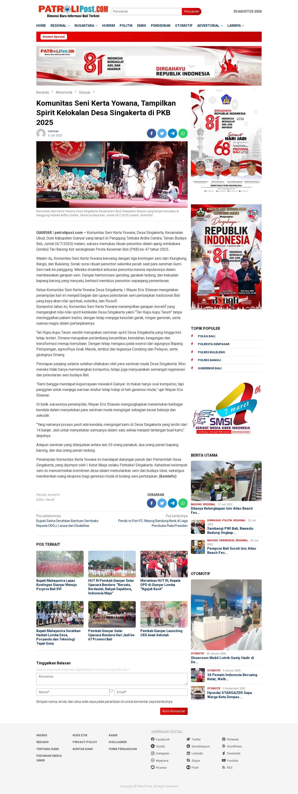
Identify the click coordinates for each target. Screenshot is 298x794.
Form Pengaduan (123, 749)
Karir (113, 735)
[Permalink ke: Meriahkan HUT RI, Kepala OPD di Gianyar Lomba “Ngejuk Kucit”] (164, 564)
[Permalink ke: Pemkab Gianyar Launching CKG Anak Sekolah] (164, 614)
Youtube (232, 760)
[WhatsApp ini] (183, 133)
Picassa (161, 767)
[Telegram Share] (172, 133)
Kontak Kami (83, 749)
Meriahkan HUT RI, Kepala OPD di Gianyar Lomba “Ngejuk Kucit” (160, 585)
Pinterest (233, 739)
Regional (209, 504)
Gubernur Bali (210, 368)
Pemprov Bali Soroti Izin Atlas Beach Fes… (231, 550)
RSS (230, 767)
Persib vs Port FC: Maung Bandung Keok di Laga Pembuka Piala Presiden (153, 521)
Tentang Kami (47, 749)
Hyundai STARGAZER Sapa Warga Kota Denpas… (229, 695)
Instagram (162, 753)
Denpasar (214, 520)
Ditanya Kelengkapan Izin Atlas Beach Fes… (222, 510)
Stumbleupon (201, 746)
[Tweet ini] (162, 133)
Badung (196, 504)
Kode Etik (80, 735)
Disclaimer (118, 742)
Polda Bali (206, 336)
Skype (196, 760)
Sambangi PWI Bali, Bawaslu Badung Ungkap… (230, 530)
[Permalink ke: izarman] (41, 133)
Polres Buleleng (211, 352)
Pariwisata (226, 540)
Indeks (41, 735)
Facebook (163, 739)
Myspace (162, 760)
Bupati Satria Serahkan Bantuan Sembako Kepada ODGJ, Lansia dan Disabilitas (67, 521)
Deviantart (233, 753)
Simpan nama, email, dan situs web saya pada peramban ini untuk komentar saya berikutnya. (104, 701)
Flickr (195, 767)
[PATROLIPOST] (73, 11)
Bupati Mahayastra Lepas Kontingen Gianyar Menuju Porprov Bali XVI (56, 585)
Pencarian (191, 11)
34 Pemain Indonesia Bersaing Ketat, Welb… (232, 677)
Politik (227, 520)
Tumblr (160, 746)
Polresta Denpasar (213, 344)
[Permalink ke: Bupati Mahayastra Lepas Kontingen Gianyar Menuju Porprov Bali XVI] (60, 564)
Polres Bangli (209, 360)
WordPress (234, 746)
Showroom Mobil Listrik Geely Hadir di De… (222, 660)
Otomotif (197, 653)
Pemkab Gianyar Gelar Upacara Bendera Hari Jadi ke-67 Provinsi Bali (111, 635)
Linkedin (197, 753)
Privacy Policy (85, 742)
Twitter (196, 739)
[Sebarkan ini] (151, 133)
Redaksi (42, 742)
